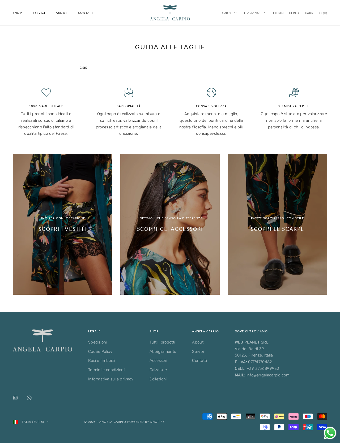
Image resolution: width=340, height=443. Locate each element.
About (61, 12)
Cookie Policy (100, 351)
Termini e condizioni (106, 369)
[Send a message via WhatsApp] (330, 433)
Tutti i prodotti (162, 342)
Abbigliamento (163, 351)
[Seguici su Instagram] (15, 398)
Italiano (252, 12)
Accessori (158, 360)
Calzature (158, 369)
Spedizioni (97, 342)
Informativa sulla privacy (111, 379)
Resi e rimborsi (101, 360)
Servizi (39, 12)
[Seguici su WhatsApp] (29, 398)
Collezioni (158, 379)
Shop (17, 12)
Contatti (86, 12)
